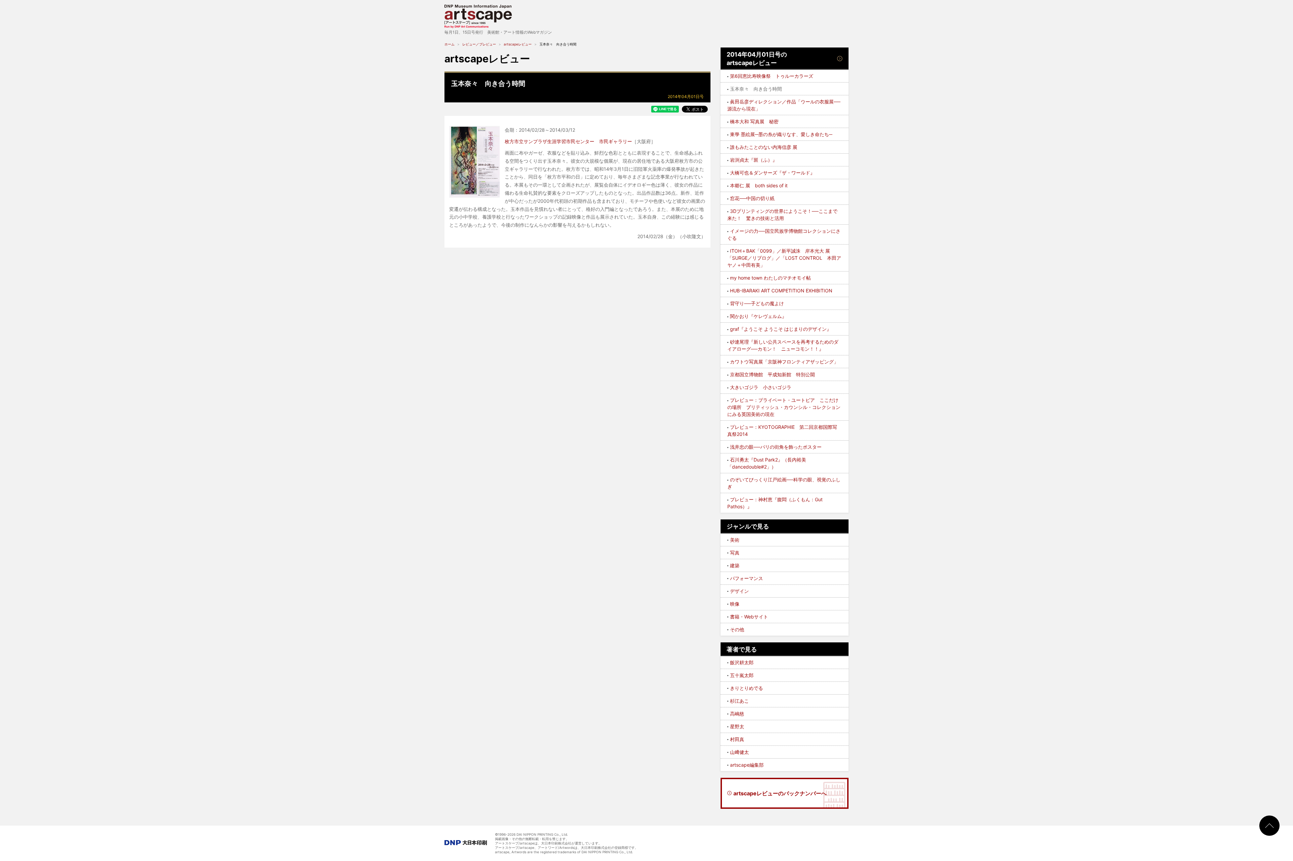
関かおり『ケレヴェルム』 (758, 316)
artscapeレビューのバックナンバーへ (780, 793)
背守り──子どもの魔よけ (757, 303)
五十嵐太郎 (742, 675)
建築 (734, 565)
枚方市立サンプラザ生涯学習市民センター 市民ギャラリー (568, 141)
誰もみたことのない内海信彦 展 (763, 147)
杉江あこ (739, 701)
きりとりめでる (746, 688)
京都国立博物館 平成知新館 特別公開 (772, 374)
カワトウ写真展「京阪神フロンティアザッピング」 (784, 361)
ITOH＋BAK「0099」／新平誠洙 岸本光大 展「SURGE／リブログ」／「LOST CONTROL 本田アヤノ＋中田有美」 (784, 258)
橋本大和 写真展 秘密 (754, 121)
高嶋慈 (737, 713)
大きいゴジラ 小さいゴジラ (760, 387)
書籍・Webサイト (749, 616)
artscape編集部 (747, 765)
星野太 (737, 726)
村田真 (737, 739)
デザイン (739, 591)
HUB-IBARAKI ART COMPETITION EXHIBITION (781, 290)
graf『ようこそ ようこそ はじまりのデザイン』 (780, 329)
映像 (734, 604)
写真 (734, 552)
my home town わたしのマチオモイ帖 (770, 278)
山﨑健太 (739, 752)
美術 (734, 540)
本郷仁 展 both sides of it (759, 185)
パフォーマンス (746, 578)
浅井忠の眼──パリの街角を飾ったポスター (776, 447)
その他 (737, 629)
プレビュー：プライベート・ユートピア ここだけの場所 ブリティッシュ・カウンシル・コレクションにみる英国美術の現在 (783, 407)
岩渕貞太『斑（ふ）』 (753, 160)
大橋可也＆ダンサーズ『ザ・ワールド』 (772, 173)
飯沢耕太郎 (742, 662)
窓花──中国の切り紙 (752, 198)
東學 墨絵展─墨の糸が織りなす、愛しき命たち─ (781, 134)
